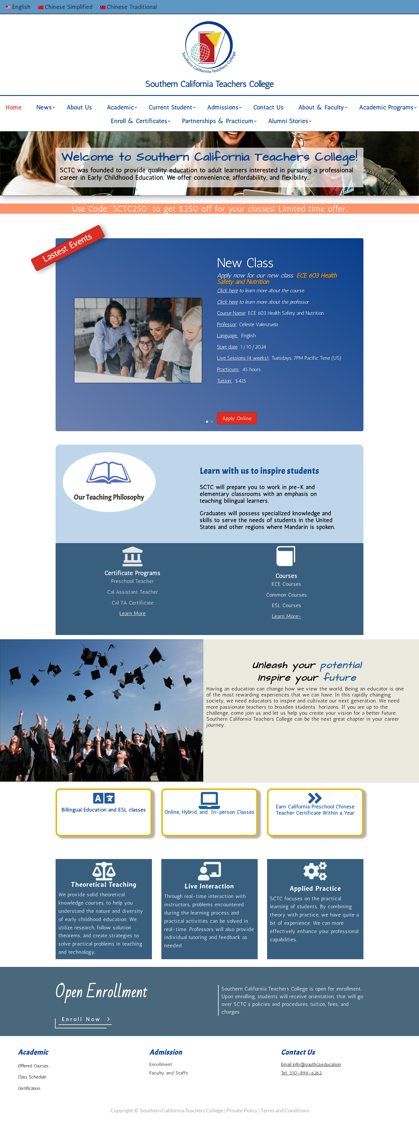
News (44, 108)
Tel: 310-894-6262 (301, 1073)
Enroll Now (81, 1019)
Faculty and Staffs (168, 1073)
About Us (79, 108)
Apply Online (237, 418)
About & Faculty (321, 108)
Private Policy (241, 1110)
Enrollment (160, 1064)
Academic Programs (386, 108)
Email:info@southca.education (311, 1064)
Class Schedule (32, 1077)
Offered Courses (33, 1065)
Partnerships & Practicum (217, 121)
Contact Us (268, 108)
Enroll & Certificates (139, 121)
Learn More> (286, 616)
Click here (227, 290)
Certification (29, 1088)
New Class (245, 263)
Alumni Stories (288, 121)
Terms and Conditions (285, 1110)
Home (14, 108)
